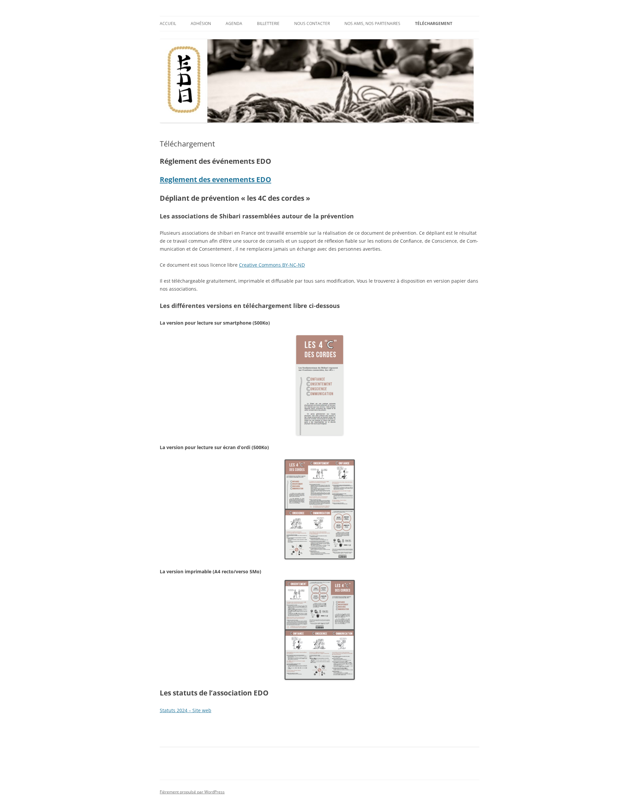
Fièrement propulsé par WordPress (192, 792)
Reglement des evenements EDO (215, 179)
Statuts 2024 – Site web (185, 710)
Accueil (168, 23)
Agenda (234, 23)
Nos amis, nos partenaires (372, 23)
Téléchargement (433, 23)
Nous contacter (312, 23)
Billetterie (268, 23)
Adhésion (201, 23)
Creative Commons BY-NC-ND (272, 265)
